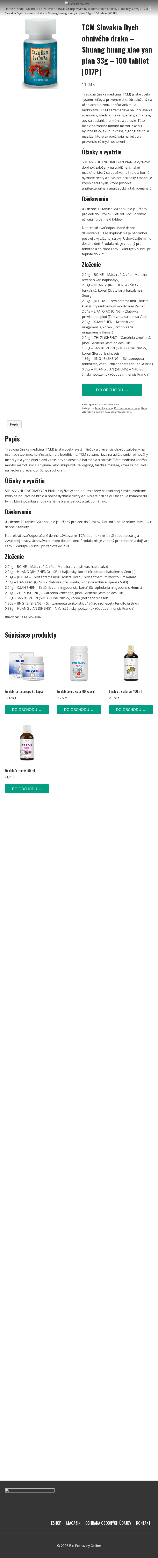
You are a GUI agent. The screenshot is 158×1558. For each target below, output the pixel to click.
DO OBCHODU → (112, 390)
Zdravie (127, 411)
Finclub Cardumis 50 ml (20, 770)
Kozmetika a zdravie (127, 408)
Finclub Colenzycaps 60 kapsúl (76, 691)
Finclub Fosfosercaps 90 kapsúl (24, 691)
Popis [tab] (14, 424)
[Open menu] (140, 8)
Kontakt (143, 1523)
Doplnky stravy (104, 408)
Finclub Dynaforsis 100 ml (125, 691)
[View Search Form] (149, 8)
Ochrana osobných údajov (108, 1523)
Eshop (56, 1523)
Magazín (73, 1523)
